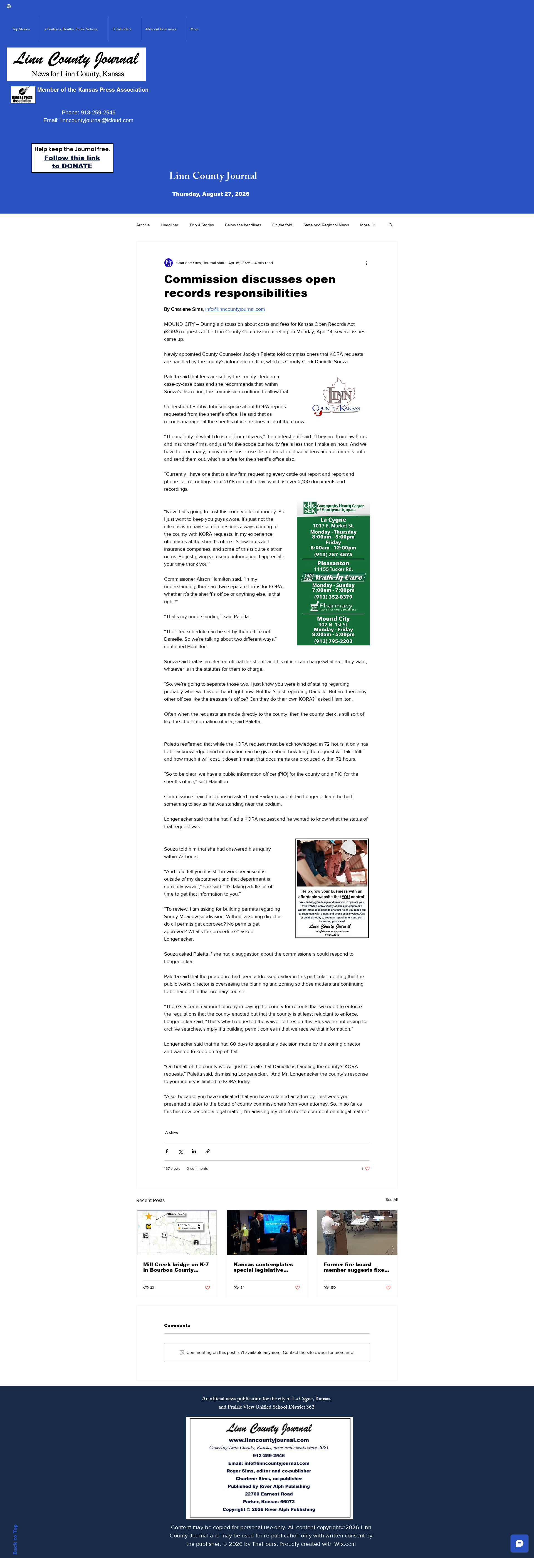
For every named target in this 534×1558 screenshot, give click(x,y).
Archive (143, 224)
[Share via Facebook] (166, 1151)
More (365, 224)
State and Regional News (326, 224)
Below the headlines (243, 224)
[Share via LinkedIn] (194, 1151)
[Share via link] (207, 1151)
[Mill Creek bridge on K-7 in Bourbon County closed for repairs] (177, 1232)
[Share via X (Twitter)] (180, 1151)
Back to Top (15, 1539)
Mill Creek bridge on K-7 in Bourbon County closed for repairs (176, 1267)
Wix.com (345, 1544)
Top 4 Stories (201, 224)
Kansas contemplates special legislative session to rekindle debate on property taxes (263, 1267)
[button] (390, 224)
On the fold (282, 224)
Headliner (169, 224)
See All (392, 1199)
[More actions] (366, 262)
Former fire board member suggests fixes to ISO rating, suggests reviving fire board (355, 1267)
